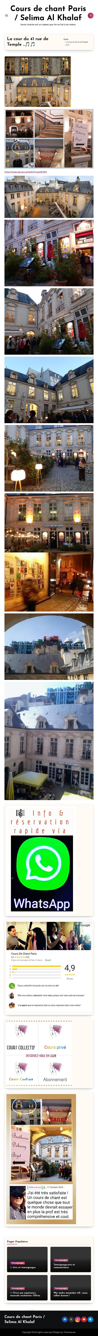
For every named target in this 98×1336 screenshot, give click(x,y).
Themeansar (69, 1332)
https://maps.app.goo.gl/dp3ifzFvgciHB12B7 (25, 172)
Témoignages (17, 1263)
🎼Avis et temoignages (23, 1267)
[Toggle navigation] (6, 15)
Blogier (56, 1332)
